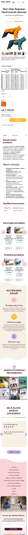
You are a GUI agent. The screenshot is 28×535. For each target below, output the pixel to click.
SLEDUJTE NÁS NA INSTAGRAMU (14, 371)
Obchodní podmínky (14, 483)
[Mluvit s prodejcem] (7, 125)
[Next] (26, 434)
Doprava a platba (14, 475)
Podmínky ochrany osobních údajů (14, 480)
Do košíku (17, 120)
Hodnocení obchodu (14, 472)
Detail (8, 248)
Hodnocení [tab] (15, 135)
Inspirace (14, 494)
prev (3, 232)
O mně (14, 488)
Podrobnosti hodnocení (14, 23)
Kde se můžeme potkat (14, 486)
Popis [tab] (5, 135)
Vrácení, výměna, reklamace (14, 478)
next (24, 232)
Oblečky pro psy (18, 208)
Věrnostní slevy (14, 470)
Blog (14, 491)
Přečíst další (14, 452)
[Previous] (1, 434)
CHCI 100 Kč (13, 529)
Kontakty (14, 467)
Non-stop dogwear (14, 18)
